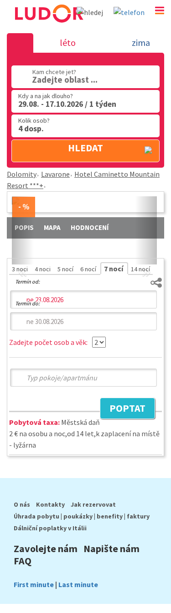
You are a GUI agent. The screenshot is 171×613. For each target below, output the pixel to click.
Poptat (122, 409)
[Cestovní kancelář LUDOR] (48, 26)
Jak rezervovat (93, 504)
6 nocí (89, 269)
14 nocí (140, 269)
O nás (22, 504)
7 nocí (114, 268)
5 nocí (66, 269)
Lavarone (55, 174)
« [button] (22, 260)
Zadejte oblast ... (65, 79)
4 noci (43, 269)
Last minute (78, 584)
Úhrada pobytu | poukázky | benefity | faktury (82, 516)
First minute (34, 584)
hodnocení (90, 227)
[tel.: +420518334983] (129, 12)
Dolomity (21, 174)
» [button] (146, 260)
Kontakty (50, 504)
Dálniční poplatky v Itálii (50, 528)
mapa (52, 227)
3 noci (20, 269)
